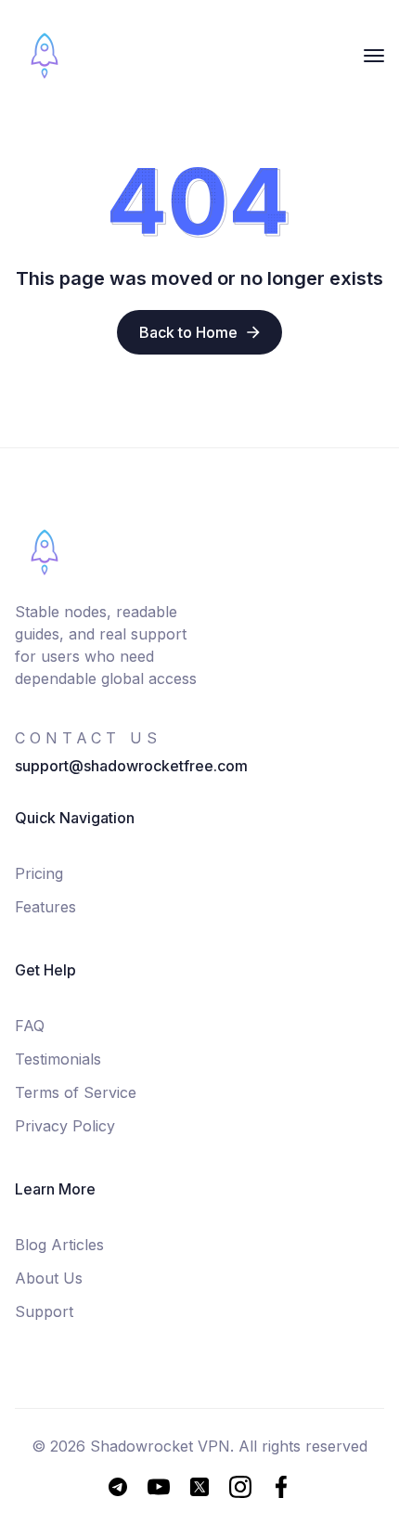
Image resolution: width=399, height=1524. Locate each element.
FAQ (30, 1025)
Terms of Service (75, 1092)
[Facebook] (281, 1487)
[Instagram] (240, 1487)
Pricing (39, 873)
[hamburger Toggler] (374, 55)
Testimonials (58, 1059)
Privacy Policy (65, 1126)
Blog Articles (59, 1244)
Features (45, 907)
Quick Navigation (75, 817)
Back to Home (188, 332)
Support (44, 1311)
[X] (199, 1487)
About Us (49, 1278)
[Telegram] (118, 1487)
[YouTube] (159, 1487)
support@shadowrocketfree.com (131, 765)
